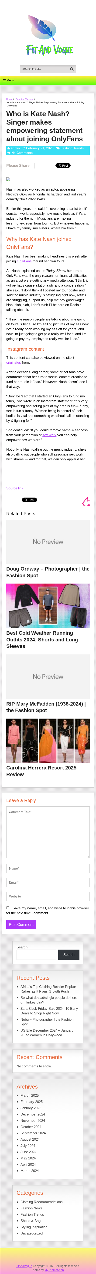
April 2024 (28, 1164)
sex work (49, 435)
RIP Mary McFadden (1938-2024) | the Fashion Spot (46, 707)
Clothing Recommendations (42, 1202)
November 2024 (33, 1120)
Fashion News (31, 1208)
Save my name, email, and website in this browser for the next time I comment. (47, 910)
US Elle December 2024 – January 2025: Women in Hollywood (47, 1032)
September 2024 (33, 1133)
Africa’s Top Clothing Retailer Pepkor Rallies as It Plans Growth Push (48, 989)
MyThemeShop (54, 1270)
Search (22, 947)
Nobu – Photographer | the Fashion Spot (47, 1021)
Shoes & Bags (31, 1221)
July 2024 (28, 1146)
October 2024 (31, 1127)
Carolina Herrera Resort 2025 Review (41, 771)
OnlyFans (24, 261)
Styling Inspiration (34, 1227)
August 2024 (30, 1139)
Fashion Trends (24, 99)
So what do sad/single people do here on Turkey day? (49, 1000)
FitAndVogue (24, 1266)
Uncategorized (32, 1233)
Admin (15, 148)
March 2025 (30, 1095)
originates (13, 362)
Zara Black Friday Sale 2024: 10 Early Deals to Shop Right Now (49, 1011)
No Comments (22, 153)
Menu (10, 80)
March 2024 (30, 1171)
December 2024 (33, 1114)
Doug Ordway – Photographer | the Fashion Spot (47, 572)
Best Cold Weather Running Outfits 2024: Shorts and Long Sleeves (42, 639)
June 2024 (28, 1152)
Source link (14, 488)
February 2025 (32, 1102)
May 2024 (28, 1158)
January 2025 (31, 1108)
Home (9, 99)
